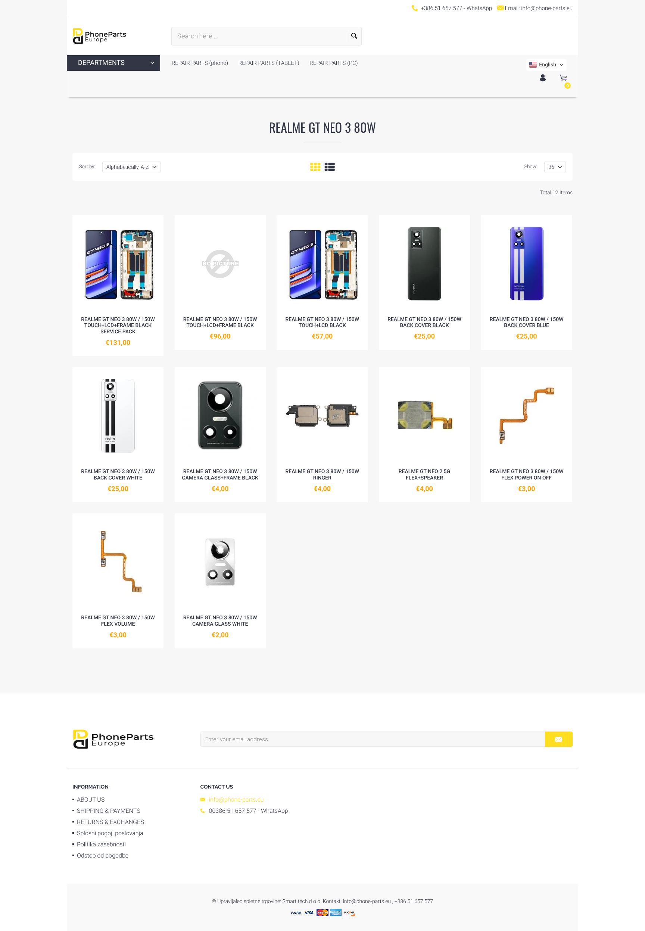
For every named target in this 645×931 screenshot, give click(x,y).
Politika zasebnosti (101, 844)
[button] (546, 65)
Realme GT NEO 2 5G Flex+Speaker (424, 475)
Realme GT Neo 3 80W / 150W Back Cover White (118, 475)
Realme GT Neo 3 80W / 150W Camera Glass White (220, 621)
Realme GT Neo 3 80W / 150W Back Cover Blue (527, 323)
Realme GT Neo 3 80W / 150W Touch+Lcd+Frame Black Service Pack (118, 326)
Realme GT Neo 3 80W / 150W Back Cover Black (424, 323)
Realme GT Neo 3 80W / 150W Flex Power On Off (527, 475)
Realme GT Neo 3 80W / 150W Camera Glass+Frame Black (220, 475)
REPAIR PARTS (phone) (200, 63)
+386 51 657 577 (441, 8)
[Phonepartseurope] (113, 738)
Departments (101, 63)
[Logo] (99, 36)
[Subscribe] (559, 739)
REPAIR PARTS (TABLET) (268, 63)
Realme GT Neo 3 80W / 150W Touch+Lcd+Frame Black (220, 323)
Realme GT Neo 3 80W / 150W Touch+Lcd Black (322, 323)
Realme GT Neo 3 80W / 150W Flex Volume (118, 621)
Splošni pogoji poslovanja (110, 833)
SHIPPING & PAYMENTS (108, 810)
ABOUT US (91, 799)
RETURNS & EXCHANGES (110, 821)
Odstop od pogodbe (102, 855)
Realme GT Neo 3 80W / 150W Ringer (322, 475)
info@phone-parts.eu (547, 8)
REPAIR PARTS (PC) (333, 63)
